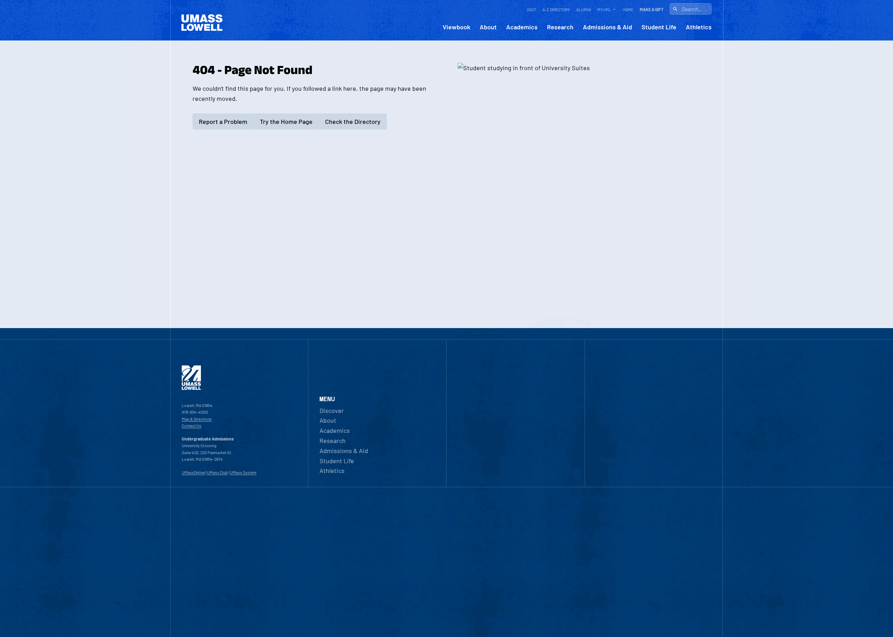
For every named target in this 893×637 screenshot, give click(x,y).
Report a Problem (223, 121)
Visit (531, 9)
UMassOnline (193, 472)
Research (560, 27)
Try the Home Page (286, 121)
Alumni (583, 9)
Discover (332, 410)
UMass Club (217, 472)
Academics (522, 27)
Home (628, 9)
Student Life (658, 27)
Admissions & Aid (607, 27)
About (488, 27)
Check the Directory (353, 121)
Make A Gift (651, 9)
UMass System (243, 472)
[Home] (191, 388)
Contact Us (191, 425)
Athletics (699, 27)
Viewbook (456, 27)
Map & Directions (197, 418)
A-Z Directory (556, 9)
